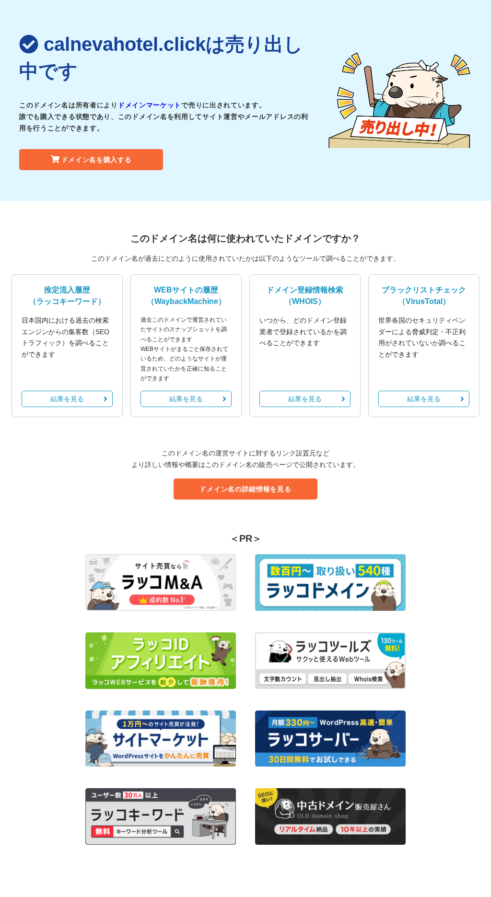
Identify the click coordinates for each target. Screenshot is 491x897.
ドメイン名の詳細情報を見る (245, 489)
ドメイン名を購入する (96, 159)
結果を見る (67, 399)
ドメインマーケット (149, 105)
